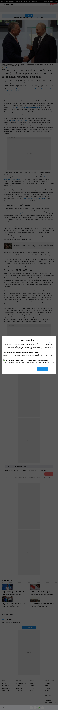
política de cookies (39, 348)
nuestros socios (22, 343)
